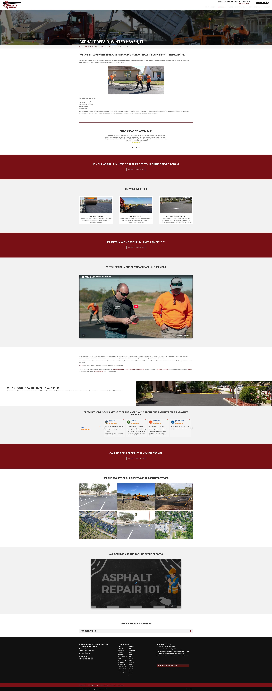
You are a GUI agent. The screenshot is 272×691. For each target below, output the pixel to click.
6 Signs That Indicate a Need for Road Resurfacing (171, 653)
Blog (250, 7)
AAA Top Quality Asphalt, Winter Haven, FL (95, 689)
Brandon (136, 369)
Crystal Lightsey (179, 420)
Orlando (189, 369)
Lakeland (114, 369)
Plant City (141, 369)
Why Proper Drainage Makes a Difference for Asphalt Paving (173, 651)
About (213, 7)
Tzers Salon (136, 148)
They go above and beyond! (133, 426)
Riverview (164, 369)
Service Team (112, 420)
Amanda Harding (157, 420)
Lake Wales (159, 369)
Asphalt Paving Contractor (117, 685)
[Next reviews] (191, 428)
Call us (81, 365)
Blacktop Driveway (93, 685)
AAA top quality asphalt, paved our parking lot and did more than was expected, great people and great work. (114, 428)
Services (221, 7)
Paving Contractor (104, 685)
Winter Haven (120, 369)
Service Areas (240, 7)
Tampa (126, 369)
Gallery (231, 7)
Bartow (101, 371)
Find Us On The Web (84, 656)
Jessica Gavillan (135, 420)
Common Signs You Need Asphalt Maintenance (170, 649)
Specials (257, 7)
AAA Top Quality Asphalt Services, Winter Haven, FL (97, 47)
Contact (267, 7)
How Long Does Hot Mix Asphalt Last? (167, 646)
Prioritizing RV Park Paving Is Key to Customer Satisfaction (173, 656)
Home (207, 7)
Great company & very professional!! (157, 426)
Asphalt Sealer (83, 685)
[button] (98, 496)
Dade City (96, 371)
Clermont (131, 369)
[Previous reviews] (103, 428)
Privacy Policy (189, 689)
